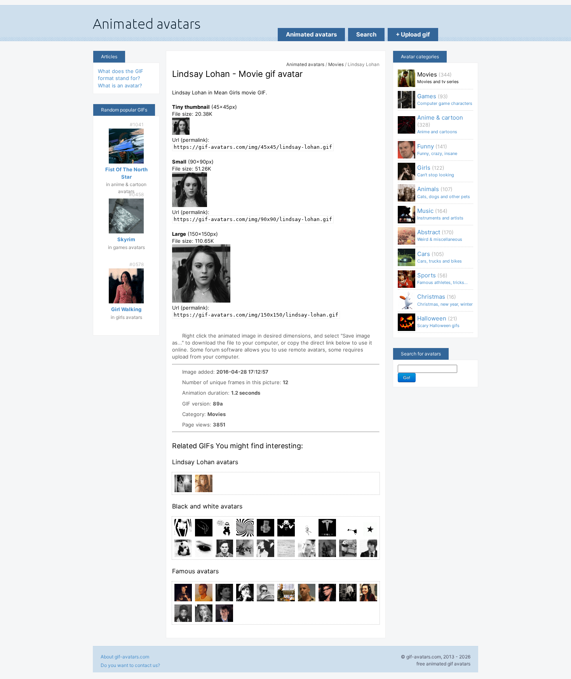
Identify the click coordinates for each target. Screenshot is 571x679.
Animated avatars (311, 34)
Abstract (439, 235)
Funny (437, 149)
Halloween (438, 321)
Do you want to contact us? (130, 665)
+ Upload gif (413, 34)
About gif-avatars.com (125, 657)
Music (440, 214)
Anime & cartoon (440, 124)
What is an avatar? (120, 85)
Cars (439, 257)
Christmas (445, 299)
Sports (442, 278)
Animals (443, 192)
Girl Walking (126, 309)
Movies (336, 64)
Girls (435, 171)
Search (366, 34)
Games (444, 99)
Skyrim (126, 239)
